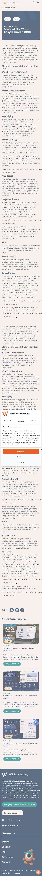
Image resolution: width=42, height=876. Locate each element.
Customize (21, 457)
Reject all (21, 462)
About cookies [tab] (21, 421)
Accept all (21, 451)
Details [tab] (34, 421)
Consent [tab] (7, 421)
